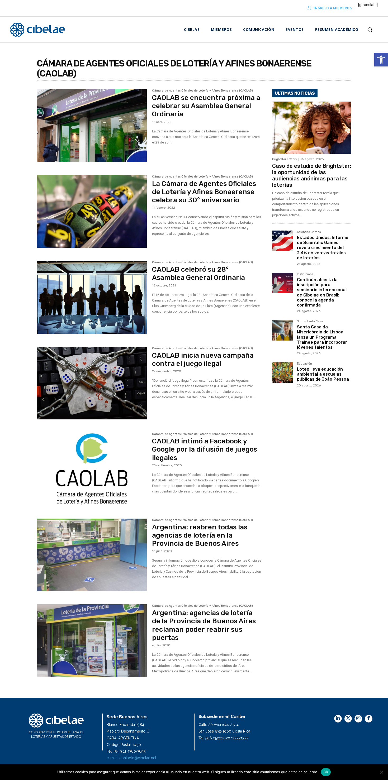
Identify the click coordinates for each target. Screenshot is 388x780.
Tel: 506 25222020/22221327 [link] (223, 738)
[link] (381, 59)
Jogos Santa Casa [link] (310, 321)
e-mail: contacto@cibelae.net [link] (131, 758)
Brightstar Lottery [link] (284, 159)
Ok (326, 772)
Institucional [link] (305, 274)
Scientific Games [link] (309, 232)
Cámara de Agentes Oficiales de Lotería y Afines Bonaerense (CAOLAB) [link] (202, 90)
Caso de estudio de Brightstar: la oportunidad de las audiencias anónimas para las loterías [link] (311, 175)
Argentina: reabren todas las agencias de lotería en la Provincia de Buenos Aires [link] (199, 535)
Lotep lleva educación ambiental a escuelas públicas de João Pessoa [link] (323, 374)
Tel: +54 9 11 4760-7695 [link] (126, 751)
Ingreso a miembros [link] (333, 8)
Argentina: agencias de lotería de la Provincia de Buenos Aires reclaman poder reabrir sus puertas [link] (204, 625)
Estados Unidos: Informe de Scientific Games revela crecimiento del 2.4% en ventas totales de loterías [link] (322, 247)
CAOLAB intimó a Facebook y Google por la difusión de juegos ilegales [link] (204, 449)
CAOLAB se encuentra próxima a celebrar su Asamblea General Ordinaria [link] (206, 106)
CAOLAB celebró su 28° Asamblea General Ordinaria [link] (198, 273)
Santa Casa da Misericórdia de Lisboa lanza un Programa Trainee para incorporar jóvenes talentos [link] (322, 337)
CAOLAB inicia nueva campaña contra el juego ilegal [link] (203, 359)
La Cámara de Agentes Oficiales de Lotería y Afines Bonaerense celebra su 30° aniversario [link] (204, 192)
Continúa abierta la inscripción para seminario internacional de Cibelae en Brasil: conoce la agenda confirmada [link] (322, 292)
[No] (381, 772)
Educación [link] (304, 363)
